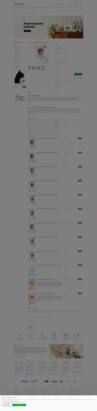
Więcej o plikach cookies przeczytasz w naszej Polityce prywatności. (13, 402)
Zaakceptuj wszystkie (19, 404)
